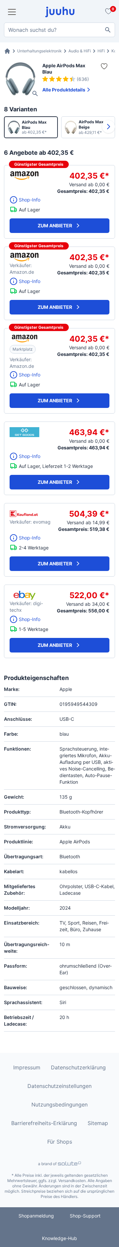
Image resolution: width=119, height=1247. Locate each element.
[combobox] (59, 30)
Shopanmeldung (36, 1216)
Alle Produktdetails (63, 89)
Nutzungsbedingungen (59, 1104)
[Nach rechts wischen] (108, 126)
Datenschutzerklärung (78, 1067)
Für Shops (59, 1141)
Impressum (26, 1067)
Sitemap (98, 1123)
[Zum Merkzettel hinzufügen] (104, 66)
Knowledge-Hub (59, 1238)
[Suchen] (107, 30)
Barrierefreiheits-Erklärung (44, 1123)
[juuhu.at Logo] (60, 12)
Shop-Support (85, 1216)
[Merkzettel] (107, 12)
